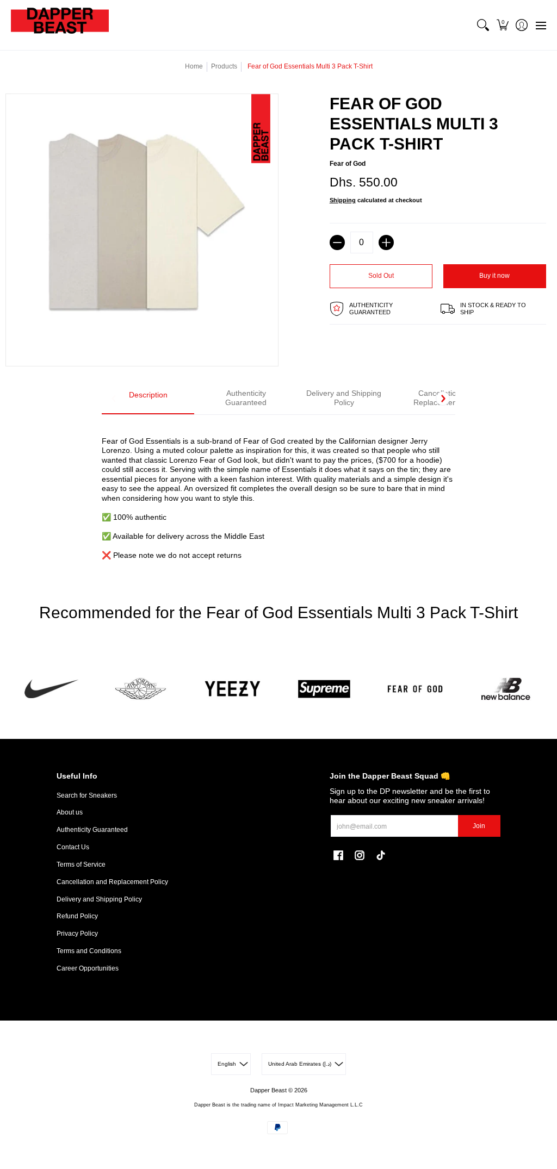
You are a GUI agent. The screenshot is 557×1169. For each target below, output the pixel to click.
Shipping (343, 200)
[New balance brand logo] (506, 689)
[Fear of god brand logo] (415, 689)
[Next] (442, 398)
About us (70, 812)
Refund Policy (77, 916)
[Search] (483, 25)
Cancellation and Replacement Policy (112, 882)
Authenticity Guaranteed (92, 830)
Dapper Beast (268, 1090)
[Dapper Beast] (60, 25)
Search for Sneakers (87, 795)
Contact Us (73, 847)
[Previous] (114, 398)
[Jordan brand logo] (142, 689)
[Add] (386, 242)
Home (194, 66)
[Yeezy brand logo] (233, 689)
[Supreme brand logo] (324, 689)
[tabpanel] (278, 492)
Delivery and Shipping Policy (99, 899)
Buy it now (494, 275)
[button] (502, 25)
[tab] (148, 398)
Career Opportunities (88, 968)
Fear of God (348, 163)
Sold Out (381, 275)
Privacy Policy (77, 933)
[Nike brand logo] (51, 689)
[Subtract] (337, 242)
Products (224, 66)
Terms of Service (81, 864)
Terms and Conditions (89, 951)
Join (479, 826)
